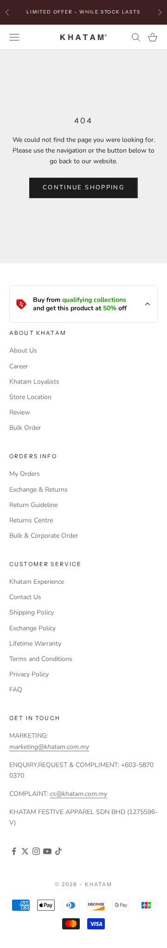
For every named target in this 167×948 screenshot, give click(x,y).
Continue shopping (83, 187)
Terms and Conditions (40, 658)
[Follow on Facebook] (14, 851)
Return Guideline (33, 505)
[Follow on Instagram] (36, 851)
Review (19, 412)
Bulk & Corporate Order (43, 535)
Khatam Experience (36, 581)
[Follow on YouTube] (47, 851)
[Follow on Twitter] (25, 851)
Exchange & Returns (38, 489)
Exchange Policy (32, 628)
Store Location (30, 397)
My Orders (24, 473)
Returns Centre (31, 520)
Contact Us (25, 597)
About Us (23, 350)
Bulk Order (25, 427)
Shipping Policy (31, 612)
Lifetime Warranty (35, 643)
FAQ (15, 689)
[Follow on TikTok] (58, 851)
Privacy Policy (29, 674)
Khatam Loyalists (34, 381)
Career (18, 366)
